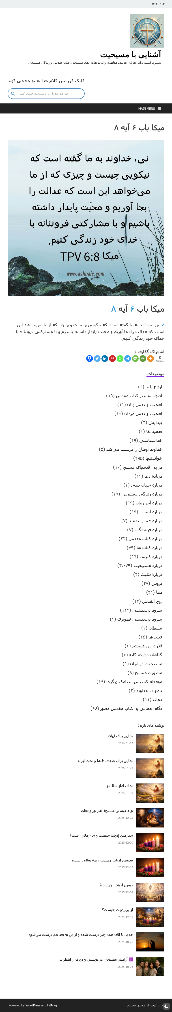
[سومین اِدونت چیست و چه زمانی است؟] (150, 861)
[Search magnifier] (13, 93)
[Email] (143, 358)
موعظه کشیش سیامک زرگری (134, 681)
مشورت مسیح (148, 672)
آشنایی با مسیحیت (130, 54)
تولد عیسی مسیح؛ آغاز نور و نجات (107, 810)
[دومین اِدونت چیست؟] (150, 886)
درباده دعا (153, 476)
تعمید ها (154, 431)
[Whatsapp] (120, 358)
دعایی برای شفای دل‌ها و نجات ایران (105, 760)
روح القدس (152, 601)
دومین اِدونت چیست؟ (116, 885)
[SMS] (135, 358)
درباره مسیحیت (147, 565)
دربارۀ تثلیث (151, 574)
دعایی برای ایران (120, 736)
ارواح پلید (154, 386)
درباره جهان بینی (146, 484)
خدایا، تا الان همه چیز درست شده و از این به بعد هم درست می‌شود (81, 934)
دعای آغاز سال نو (120, 785)
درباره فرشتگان (148, 529)
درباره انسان (151, 511)
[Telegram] (127, 358)
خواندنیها (154, 458)
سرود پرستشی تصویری (139, 618)
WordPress (33, 1005)
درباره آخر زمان (149, 502)
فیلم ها (155, 636)
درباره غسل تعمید (145, 520)
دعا (159, 592)
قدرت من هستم (147, 645)
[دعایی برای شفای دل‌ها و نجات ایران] (150, 761)
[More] (150, 358)
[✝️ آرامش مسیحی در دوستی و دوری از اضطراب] (150, 960)
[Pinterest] (112, 358)
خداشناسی (150, 440)
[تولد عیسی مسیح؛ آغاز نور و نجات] (150, 811)
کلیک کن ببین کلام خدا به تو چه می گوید (46, 80)
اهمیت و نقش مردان (143, 413)
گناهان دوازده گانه (145, 654)
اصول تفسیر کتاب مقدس (139, 395)
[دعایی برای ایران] (150, 737)
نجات (157, 699)
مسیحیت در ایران (146, 663)
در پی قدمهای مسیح (142, 467)
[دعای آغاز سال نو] (150, 786)
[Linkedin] (104, 358)
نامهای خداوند (149, 690)
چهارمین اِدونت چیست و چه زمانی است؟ (101, 835)
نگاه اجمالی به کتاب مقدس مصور (131, 708)
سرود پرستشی (147, 610)
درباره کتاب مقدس (145, 538)
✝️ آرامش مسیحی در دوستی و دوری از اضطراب (96, 959)
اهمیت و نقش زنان (144, 404)
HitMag (52, 1005)
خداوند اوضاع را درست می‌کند (134, 449)
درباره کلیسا (151, 556)
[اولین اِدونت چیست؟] (150, 910)
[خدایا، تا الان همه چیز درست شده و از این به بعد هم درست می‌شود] (150, 935)
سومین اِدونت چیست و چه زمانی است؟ (102, 860)
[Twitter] (97, 358)
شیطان (155, 627)
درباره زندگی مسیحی (141, 493)
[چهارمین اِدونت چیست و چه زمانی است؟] (150, 836)
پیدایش (155, 422)
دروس (156, 583)
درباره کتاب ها (149, 547)
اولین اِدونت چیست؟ (117, 909)
